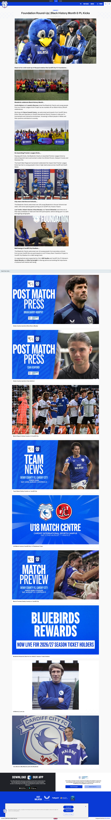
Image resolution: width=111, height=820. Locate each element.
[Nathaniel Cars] (55, 798)
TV (80, 4)
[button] (5, 811)
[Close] (85, 806)
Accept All (68, 807)
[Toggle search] (105, 4)
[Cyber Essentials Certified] (72, 798)
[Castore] (46, 798)
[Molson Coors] (64, 798)
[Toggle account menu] (109, 4)
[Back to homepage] (4, 4)
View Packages (74, 786)
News (92, 4)
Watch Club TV (92, 786)
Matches (86, 4)
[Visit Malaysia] (38, 798)
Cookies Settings (68, 814)
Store (60, 1)
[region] (46, 810)
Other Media (107, 818)
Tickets (51, 1)
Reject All (68, 810)
